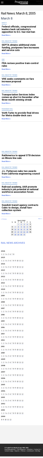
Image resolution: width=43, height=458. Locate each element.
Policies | (23, 451)
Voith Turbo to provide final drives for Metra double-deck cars (20, 115)
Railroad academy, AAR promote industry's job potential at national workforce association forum (20, 190)
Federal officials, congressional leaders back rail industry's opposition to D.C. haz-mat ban (19, 30)
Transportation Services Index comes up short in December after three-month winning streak (20, 98)
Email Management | (10, 449)
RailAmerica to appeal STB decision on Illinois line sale (21, 158)
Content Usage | (9, 451)
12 (22, 261)
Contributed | (30, 451)
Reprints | (17, 451)
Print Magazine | (21, 449)
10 (17, 261)
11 (20, 261)
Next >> (40, 218)
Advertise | (30, 449)
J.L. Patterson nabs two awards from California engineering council (21, 174)
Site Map (38, 451)
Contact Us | (37, 449)
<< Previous (4, 219)
